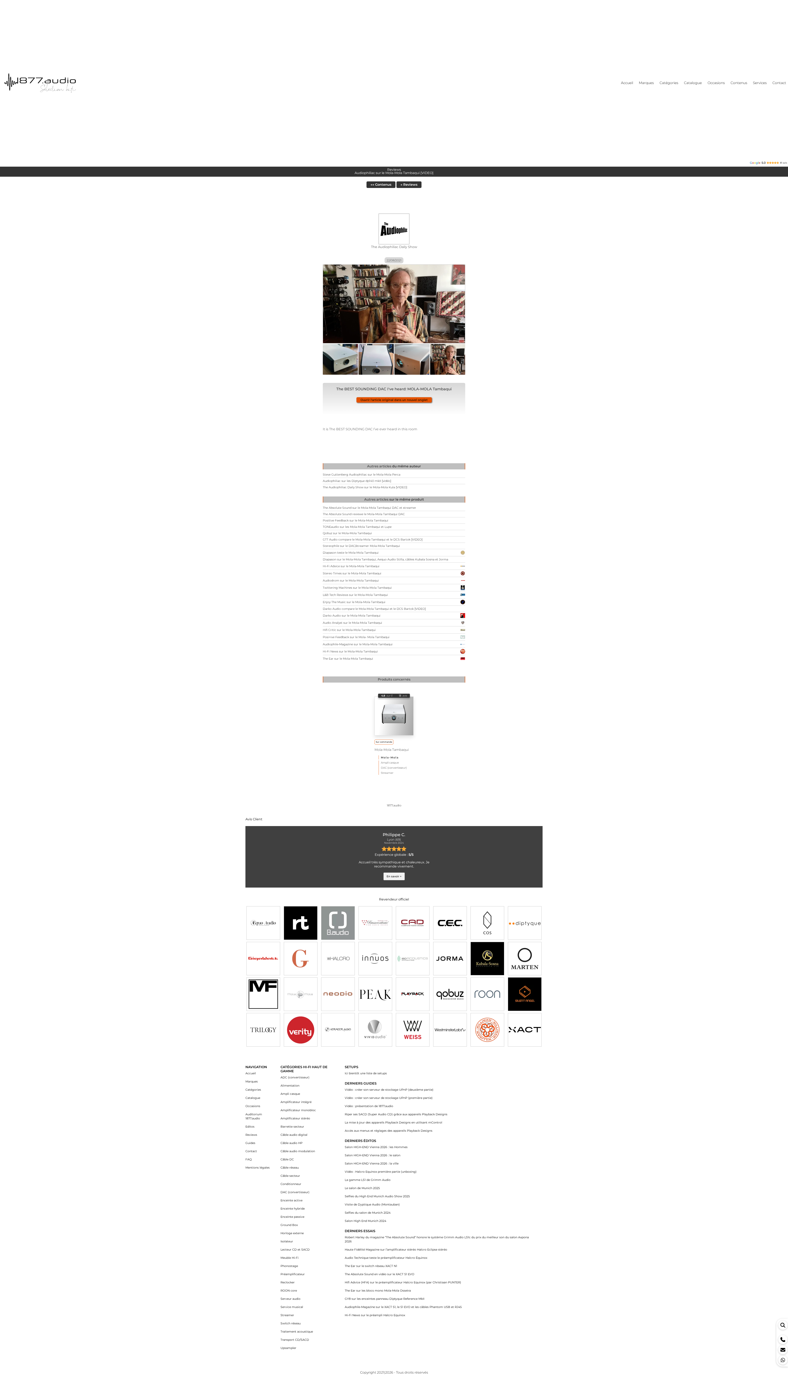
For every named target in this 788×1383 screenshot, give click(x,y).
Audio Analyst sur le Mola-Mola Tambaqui (352, 623)
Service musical (292, 1307)
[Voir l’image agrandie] (340, 359)
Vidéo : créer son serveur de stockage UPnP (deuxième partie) (389, 1090)
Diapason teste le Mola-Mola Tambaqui (351, 552)
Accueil (250, 1073)
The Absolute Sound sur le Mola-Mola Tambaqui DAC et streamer (369, 508)
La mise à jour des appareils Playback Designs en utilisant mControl (393, 1122)
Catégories (253, 1090)
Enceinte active (291, 1200)
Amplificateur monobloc (298, 1110)
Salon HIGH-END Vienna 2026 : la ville (372, 1163)
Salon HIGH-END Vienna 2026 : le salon (372, 1155)
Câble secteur (290, 1176)
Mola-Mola (390, 757)
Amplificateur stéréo (295, 1118)
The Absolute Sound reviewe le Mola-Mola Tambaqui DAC (364, 514)
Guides (250, 1143)
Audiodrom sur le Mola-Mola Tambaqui (351, 580)
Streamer (387, 772)
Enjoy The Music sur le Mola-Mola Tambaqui (354, 602)
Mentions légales (257, 1167)
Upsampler (288, 1348)
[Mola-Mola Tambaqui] (394, 716)
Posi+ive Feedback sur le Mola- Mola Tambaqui (356, 637)
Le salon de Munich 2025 (362, 1188)
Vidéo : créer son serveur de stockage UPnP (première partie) (389, 1098)
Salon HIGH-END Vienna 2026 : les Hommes (376, 1147)
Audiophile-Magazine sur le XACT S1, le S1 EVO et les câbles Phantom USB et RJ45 (403, 1307)
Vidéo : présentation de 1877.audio (369, 1106)
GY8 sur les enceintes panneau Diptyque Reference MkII (384, 1299)
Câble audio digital (294, 1135)
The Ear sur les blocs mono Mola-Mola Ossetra (378, 1290)
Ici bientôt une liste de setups (366, 1073)
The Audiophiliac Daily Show (394, 247)
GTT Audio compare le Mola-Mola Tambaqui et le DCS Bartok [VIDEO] (373, 539)
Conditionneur (291, 1184)
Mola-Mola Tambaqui (392, 750)
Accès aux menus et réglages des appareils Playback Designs (388, 1131)
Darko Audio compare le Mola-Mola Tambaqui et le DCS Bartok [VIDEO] (374, 609)
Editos (249, 1126)
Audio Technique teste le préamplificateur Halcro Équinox (386, 1258)
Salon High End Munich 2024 (365, 1221)
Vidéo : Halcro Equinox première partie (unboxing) (381, 1172)
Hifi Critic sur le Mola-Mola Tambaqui (349, 630)
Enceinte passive (292, 1217)
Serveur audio (290, 1299)
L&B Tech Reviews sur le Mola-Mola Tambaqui (355, 595)
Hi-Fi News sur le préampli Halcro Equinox (375, 1315)
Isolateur (287, 1241)
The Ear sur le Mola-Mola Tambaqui (348, 658)
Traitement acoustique (297, 1331)
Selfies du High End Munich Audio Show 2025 (377, 1196)
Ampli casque (390, 762)
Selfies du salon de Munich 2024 (368, 1213)
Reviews (251, 1135)
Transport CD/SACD (295, 1340)
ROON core (289, 1290)
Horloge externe (292, 1233)
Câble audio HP (291, 1143)
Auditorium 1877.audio (253, 1116)
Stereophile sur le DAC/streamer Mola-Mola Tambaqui (361, 546)
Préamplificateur (293, 1274)
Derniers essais (360, 1231)
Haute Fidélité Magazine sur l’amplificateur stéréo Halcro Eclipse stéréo (396, 1249)
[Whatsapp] (782, 1360)
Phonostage (289, 1266)
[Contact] (782, 1349)
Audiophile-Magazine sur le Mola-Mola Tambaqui (358, 644)
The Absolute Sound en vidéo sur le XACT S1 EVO (379, 1274)
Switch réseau (291, 1323)
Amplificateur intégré (296, 1102)
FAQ (248, 1159)
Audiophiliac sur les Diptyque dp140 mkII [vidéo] (357, 481)
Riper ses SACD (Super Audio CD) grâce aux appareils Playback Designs (396, 1114)
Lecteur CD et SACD (295, 1249)
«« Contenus (381, 185)
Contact (251, 1151)
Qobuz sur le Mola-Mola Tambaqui (347, 533)
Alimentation (290, 1085)
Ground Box (289, 1225)
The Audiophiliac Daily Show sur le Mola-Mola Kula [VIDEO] (365, 487)
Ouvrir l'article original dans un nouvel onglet (394, 400)
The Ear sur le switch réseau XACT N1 (371, 1266)
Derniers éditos (360, 1141)
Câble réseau (290, 1167)
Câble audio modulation (298, 1151)
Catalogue (252, 1098)
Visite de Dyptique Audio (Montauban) (372, 1204)
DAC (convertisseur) (394, 767)
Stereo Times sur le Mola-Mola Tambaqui (352, 573)
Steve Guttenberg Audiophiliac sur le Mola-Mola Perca (361, 474)
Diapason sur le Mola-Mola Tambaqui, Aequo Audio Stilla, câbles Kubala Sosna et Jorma (385, 559)
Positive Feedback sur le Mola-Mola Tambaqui (355, 520)
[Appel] (782, 1339)
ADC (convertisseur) (295, 1077)
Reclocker (288, 1282)
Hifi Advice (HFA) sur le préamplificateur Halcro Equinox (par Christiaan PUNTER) (403, 1282)
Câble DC (287, 1159)
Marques (251, 1081)
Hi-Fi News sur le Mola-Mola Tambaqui (350, 651)
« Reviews (409, 185)
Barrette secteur (292, 1126)
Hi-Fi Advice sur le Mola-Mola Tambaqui (351, 566)
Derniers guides (361, 1083)
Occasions (252, 1106)
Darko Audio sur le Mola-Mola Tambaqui (351, 615)
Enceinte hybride (293, 1208)
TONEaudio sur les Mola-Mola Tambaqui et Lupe (357, 527)
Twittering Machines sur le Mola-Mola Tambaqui (357, 588)
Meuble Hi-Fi (290, 1258)
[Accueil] (55, 83)
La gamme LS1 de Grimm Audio (368, 1180)
